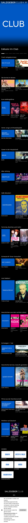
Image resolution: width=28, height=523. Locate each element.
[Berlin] (8, 155)
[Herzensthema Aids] (8, 349)
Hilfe (14, 495)
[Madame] (15, 320)
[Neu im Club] (8, 63)
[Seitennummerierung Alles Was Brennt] (6, 53)
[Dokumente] (5, 320)
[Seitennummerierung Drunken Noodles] (10, 53)
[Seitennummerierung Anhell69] (25, 53)
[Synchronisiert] (5, 429)
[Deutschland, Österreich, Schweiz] (8, 404)
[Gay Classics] (8, 262)
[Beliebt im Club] (5, 107)
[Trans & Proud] (8, 290)
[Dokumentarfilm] (7, 474)
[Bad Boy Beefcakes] (8, 133)
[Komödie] (20, 464)
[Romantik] (7, 454)
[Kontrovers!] (8, 205)
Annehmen (23, 510)
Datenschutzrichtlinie (9, 513)
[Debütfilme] (8, 177)
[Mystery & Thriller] (20, 454)
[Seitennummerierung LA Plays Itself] (21, 53)
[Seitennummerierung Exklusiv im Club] (3, 53)
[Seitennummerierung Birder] (18, 53)
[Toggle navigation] (26, 2)
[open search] (23, 2)
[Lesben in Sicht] (5, 235)
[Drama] (7, 464)
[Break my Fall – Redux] (15, 235)
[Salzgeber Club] (14, 491)
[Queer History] (8, 377)
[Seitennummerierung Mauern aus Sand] (14, 53)
